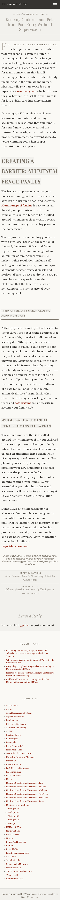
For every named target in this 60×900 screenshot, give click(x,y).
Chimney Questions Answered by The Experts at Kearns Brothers (30, 590)
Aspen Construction (15, 716)
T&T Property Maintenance (19, 871)
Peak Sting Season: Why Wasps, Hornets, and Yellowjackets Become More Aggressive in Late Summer (27, 653)
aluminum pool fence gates (44, 556)
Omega (9, 838)
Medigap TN (14, 820)
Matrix (9, 779)
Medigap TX (14, 823)
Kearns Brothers (13, 775)
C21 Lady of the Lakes (16, 724)
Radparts (10, 846)
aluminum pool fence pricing (19, 558)
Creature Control (13, 735)
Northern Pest (12, 834)
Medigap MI (13, 812)
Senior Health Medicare (17, 864)
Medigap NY (13, 816)
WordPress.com (29, 897)
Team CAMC (12, 875)
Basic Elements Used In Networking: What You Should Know (30, 576)
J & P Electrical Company (17, 768)
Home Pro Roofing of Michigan (20, 757)
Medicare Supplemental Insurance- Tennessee (27, 798)
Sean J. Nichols (13, 860)
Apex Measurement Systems (19, 713)
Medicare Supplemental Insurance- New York (27, 794)
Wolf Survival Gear (14, 879)
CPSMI (9, 731)
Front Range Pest (14, 750)
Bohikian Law (12, 720)
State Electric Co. (13, 868)
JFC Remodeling (13, 772)
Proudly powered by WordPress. (19, 894)
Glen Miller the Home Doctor (19, 753)
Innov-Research (13, 764)
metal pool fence (40, 561)
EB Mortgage (12, 739)
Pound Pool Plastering (16, 842)
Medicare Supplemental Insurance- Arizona (26, 787)
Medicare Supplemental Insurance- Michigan (26, 790)
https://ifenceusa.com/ (15, 546)
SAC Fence (11, 857)
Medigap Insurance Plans (17, 805)
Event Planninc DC (14, 746)
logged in (24, 625)
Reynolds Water (13, 849)
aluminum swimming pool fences (17, 561)
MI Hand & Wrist (13, 827)
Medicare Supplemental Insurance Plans (24, 783)
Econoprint (11, 742)
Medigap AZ (13, 809)
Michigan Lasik (13, 831)
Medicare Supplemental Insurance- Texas (25, 801)
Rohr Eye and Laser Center (18, 853)
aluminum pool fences (44, 558)
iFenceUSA (17, 556)
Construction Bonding (16, 728)
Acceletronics (12, 706)
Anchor (9, 709)
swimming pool (26, 91)
